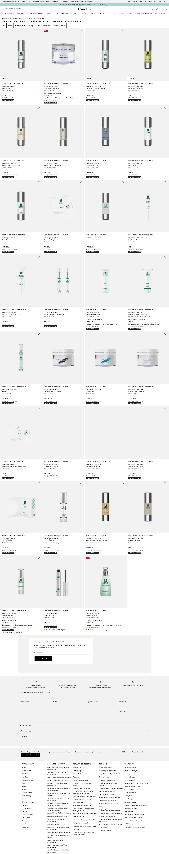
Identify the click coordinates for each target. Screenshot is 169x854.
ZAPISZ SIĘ (43, 658)
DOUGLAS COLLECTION (143, 13)
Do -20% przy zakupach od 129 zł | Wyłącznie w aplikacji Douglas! (78, 4)
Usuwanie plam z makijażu (107, 771)
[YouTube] (127, 715)
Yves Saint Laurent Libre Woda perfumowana (57, 773)
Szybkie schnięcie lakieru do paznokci (111, 824)
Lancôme (25, 824)
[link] (21, 64)
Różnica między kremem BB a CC (109, 797)
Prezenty (151, 1)
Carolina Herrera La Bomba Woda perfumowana (58, 828)
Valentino (25, 805)
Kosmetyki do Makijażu (80, 780)
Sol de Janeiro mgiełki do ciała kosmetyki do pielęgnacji (83, 792)
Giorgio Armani (26, 808)
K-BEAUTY (74, 13)
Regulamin (78, 752)
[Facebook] (120, 715)
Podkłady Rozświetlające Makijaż (109, 810)
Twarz (112, 13)
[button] (84, 725)
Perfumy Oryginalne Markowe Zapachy (82, 784)
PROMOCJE (21, 13)
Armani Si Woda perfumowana (57, 816)
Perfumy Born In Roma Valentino (135, 814)
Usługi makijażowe (130, 780)
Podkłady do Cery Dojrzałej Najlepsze (111, 788)
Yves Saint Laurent (28, 780)
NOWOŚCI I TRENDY (36, 13)
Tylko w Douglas (78, 802)
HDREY (24, 783)
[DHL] (56, 706)
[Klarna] (22, 706)
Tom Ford (25, 811)
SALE (48, 13)
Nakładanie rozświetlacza (107, 816)
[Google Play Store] (124, 705)
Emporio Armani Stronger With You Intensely (58, 794)
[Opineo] (108, 704)
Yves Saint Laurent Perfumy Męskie (84, 796)
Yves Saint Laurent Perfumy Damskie (85, 813)
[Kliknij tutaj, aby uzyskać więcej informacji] (107, 4)
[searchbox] (19, 8)
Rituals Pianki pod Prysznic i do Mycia (85, 820)
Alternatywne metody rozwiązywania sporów (58, 752)
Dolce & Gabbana (27, 814)
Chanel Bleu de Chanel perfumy (135, 827)
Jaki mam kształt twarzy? (107, 791)
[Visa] (36, 706)
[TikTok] (130, 715)
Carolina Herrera (27, 793)
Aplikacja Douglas (130, 802)
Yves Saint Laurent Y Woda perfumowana (56, 820)
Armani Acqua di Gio (131, 808)
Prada (24, 789)
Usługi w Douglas (130, 777)
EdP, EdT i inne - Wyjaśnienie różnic (110, 774)
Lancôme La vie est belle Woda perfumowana (57, 785)
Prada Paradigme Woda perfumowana (55, 841)
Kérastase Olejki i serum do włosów (84, 826)
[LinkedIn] (134, 715)
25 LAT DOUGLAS (8, 13)
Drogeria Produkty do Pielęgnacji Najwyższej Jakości (83, 833)
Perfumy (93, 13)
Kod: (102, 4)
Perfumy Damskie (78, 768)
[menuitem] (9, 13)
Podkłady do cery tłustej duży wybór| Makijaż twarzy (110, 820)
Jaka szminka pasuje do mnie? (108, 801)
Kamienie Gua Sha (105, 831)
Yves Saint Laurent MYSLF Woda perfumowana (58, 799)
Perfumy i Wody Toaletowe (81, 788)
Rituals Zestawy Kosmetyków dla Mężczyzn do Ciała (83, 810)
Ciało (121, 13)
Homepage (5, 18)
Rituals (24, 768)
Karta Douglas (132, 1)
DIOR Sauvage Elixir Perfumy (56, 824)
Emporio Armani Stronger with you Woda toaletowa (58, 789)
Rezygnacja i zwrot (131, 793)
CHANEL (24, 774)
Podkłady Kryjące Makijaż (107, 780)
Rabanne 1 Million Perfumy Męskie (136, 805)
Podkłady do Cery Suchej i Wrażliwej (110, 813)
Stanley (24, 786)
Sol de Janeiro (26, 771)
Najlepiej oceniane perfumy (81, 823)
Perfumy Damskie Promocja (82, 799)
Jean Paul (25, 777)
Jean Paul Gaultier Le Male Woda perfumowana (58, 851)
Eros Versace (129, 811)
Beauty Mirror (129, 796)
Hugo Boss (25, 799)
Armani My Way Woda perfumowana (59, 813)
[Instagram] (124, 715)
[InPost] (63, 706)
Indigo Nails (25, 827)
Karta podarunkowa (79, 817)
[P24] (43, 706)
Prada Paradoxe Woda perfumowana (59, 777)
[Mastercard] (29, 706)
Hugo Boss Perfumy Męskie (82, 805)
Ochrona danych (26, 752)
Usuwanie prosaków (105, 768)
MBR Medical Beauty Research (20, 18)
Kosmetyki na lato (130, 768)
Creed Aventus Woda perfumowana (58, 832)
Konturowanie (103, 827)
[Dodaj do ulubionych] (39, 30)
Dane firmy (37, 752)
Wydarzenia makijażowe (132, 786)
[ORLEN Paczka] (70, 706)
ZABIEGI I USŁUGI (162, 1)
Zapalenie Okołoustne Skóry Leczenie (108, 784)
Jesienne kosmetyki (131, 771)
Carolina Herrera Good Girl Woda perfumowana (58, 769)
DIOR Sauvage (129, 824)
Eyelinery (76, 829)
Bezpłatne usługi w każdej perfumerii (136, 783)
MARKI (84, 13)
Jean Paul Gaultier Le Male (133, 818)
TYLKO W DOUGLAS (61, 13)
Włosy (128, 13)
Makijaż (103, 13)
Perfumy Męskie (78, 771)
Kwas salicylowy (104, 777)
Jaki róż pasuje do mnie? (107, 794)
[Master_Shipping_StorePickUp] (77, 706)
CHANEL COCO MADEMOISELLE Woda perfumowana (58, 804)
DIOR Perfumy (26, 796)
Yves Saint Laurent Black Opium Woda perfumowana (57, 809)
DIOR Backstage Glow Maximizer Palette (58, 836)
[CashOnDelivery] (22, 711)
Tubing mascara (104, 807)
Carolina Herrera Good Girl (133, 821)
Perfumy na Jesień (130, 774)
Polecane (76, 777)
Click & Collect (129, 789)
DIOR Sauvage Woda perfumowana (58, 780)
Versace (24, 821)
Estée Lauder (26, 818)
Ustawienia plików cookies (93, 752)
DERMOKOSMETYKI (162, 13)
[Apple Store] (134, 705)
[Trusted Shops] (92, 704)
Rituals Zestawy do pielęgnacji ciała (84, 774)
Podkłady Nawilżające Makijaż (108, 804)
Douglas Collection (28, 802)
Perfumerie (143, 1)
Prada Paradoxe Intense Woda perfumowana (57, 846)
